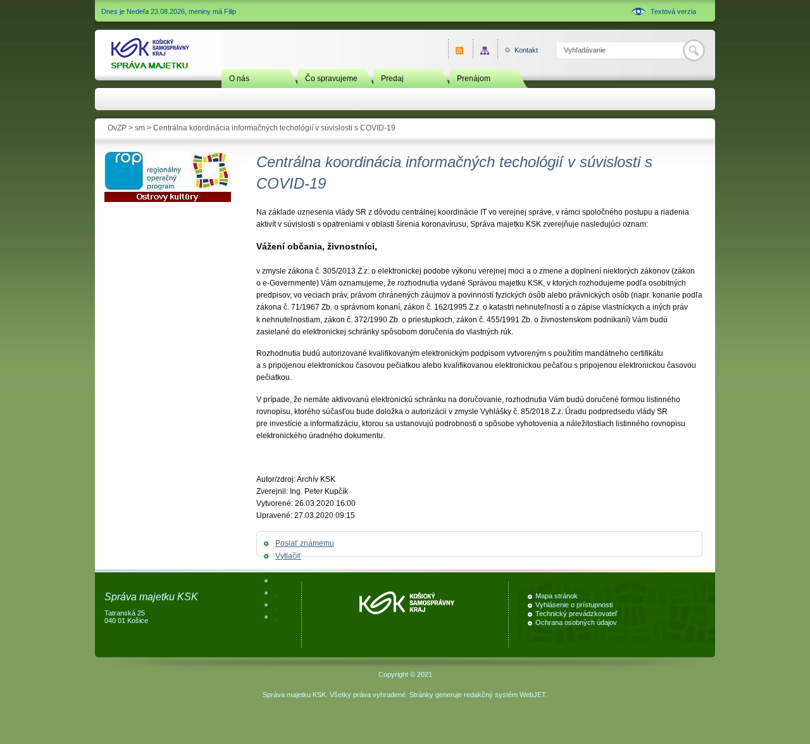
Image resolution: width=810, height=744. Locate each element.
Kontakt (519, 50)
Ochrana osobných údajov (576, 622)
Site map (485, 50)
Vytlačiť (288, 556)
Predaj (392, 78)
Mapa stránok (556, 596)
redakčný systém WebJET (504, 694)
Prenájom (473, 78)
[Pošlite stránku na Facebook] (276, 580)
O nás (239, 78)
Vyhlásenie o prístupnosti (574, 604)
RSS (460, 50)
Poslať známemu (304, 543)
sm (140, 127)
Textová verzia (673, 11)
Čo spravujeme (331, 78)
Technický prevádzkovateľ (576, 613)
